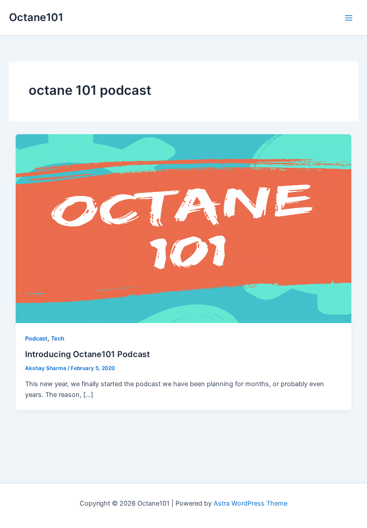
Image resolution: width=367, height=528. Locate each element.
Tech (57, 338)
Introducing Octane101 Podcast (87, 354)
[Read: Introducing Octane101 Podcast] (184, 228)
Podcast (36, 338)
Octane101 (36, 17)
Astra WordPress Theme (250, 503)
